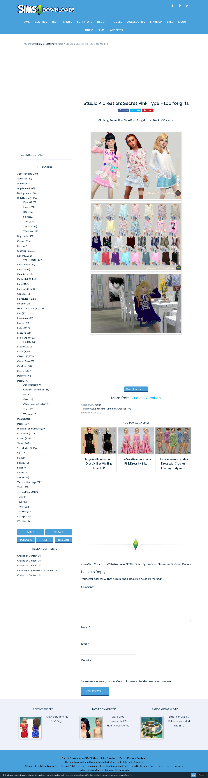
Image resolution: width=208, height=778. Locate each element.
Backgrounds (24, 193)
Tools (20, 496)
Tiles (25, 221)
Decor (20, 255)
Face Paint (22, 274)
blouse (90, 408)
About (201, 775)
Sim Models (23, 448)
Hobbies (21, 303)
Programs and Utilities (29, 428)
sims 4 (104, 408)
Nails (26, 341)
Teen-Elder (63, 539)
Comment (87, 586)
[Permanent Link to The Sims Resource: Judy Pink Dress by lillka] (135, 452)
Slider (20, 467)
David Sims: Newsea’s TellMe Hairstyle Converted (118, 721)
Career (20, 241)
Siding (26, 216)
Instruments (23, 318)
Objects (21, 356)
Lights (20, 327)
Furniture (22, 288)
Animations (23, 183)
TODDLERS (26, 539)
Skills (20, 457)
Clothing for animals (33, 389)
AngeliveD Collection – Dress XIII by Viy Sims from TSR (99, 463)
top (129, 408)
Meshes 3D (23, 346)
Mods (20, 351)
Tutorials (22, 511)
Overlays (22, 370)
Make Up (22, 337)
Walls (26, 226)
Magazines (23, 332)
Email (85, 643)
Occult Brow (24, 361)
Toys (25, 409)
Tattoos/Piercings (26, 482)
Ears (25, 394)
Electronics (23, 264)
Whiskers (28, 413)
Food (20, 284)
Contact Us (35, 555)
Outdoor (21, 366)
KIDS (44, 539)
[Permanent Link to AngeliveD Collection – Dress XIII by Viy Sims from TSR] (98, 452)
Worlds (21, 521)
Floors (26, 206)
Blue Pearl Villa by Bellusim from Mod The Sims (179, 721)
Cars (19, 245)
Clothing (96, 404)
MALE (30, 532)
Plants (20, 418)
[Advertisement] (104, 73)
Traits (20, 506)
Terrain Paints (24, 491)
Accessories (23, 173)
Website (86, 660)
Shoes (20, 443)
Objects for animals (33, 404)
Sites (19, 452)
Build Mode (23, 198)
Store (20, 477)
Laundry (21, 323)
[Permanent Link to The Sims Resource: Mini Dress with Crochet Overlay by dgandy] (173, 452)
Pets (19, 380)
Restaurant (23, 433)
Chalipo (21, 555)
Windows (28, 231)
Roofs (26, 211)
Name (85, 627)
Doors (26, 201)
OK (193, 775)
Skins (20, 462)
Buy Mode (22, 236)
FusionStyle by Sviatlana (29, 570)
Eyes (19, 269)
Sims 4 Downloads (45, 10)
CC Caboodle (122, 769)
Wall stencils (29, 259)
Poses (20, 423)
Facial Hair (23, 279)
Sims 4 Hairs (103, 769)
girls (97, 408)
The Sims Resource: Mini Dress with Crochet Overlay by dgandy (173, 463)
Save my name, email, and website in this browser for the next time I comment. (127, 681)
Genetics (21, 293)
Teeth (20, 487)
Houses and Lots (25, 308)
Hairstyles (22, 298)
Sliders (20, 472)
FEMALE (58, 532)
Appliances (23, 188)
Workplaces (23, 516)
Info (19, 313)
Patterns (21, 375)
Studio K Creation (145, 398)
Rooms (21, 438)
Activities (22, 178)
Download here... (136, 389)
